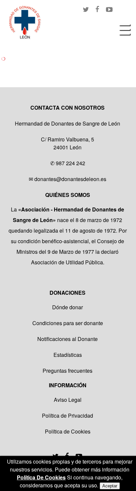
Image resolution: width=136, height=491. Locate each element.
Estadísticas (67, 355)
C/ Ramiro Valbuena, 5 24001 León (67, 143)
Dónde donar (67, 307)
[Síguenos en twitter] (55, 455)
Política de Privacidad (67, 415)
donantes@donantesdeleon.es (70, 179)
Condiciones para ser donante (67, 323)
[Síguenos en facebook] (67, 455)
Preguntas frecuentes (67, 370)
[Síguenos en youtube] (79, 455)
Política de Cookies (67, 431)
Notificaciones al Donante (67, 339)
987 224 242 (70, 163)
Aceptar (109, 485)
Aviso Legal (68, 399)
